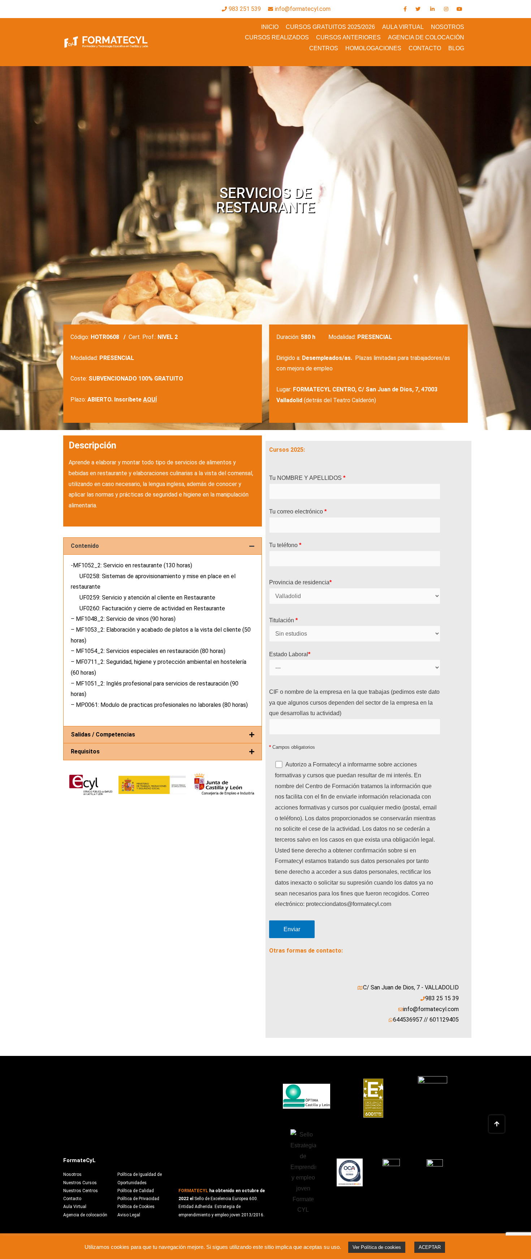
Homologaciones (373, 48)
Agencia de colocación (426, 37)
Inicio (270, 27)
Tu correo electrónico (298, 511)
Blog (456, 48)
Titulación (283, 620)
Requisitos (85, 751)
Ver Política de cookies (377, 1247)
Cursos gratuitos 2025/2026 (330, 27)
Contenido (85, 545)
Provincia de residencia (300, 582)
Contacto (425, 48)
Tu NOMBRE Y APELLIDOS (307, 478)
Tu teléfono (285, 545)
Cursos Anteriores (348, 37)
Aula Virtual (403, 27)
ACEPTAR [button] (430, 1247)
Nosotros (447, 27)
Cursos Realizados (277, 37)
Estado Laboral (289, 654)
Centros (323, 48)
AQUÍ (150, 399)
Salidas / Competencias (103, 734)
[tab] (163, 546)
